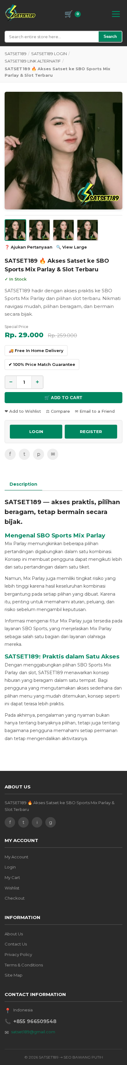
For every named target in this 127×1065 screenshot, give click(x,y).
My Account (16, 856)
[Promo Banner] (63, 150)
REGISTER (91, 431)
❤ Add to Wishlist (23, 411)
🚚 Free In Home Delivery (36, 350)
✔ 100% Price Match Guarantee (42, 364)
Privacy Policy (18, 954)
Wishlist (12, 887)
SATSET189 (16, 53)
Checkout (15, 898)
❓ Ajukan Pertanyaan (28, 247)
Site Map (14, 975)
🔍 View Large (71, 247)
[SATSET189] (20, 13)
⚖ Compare (58, 411)
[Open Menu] (115, 14)
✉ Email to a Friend (95, 411)
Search (110, 36)
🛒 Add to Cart (63, 397)
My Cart (12, 877)
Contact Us (16, 943)
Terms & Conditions (24, 964)
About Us (14, 933)
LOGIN (36, 431)
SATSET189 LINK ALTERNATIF (33, 61)
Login (10, 867)
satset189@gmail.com (33, 1031)
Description (23, 484)
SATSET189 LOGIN (49, 53)
